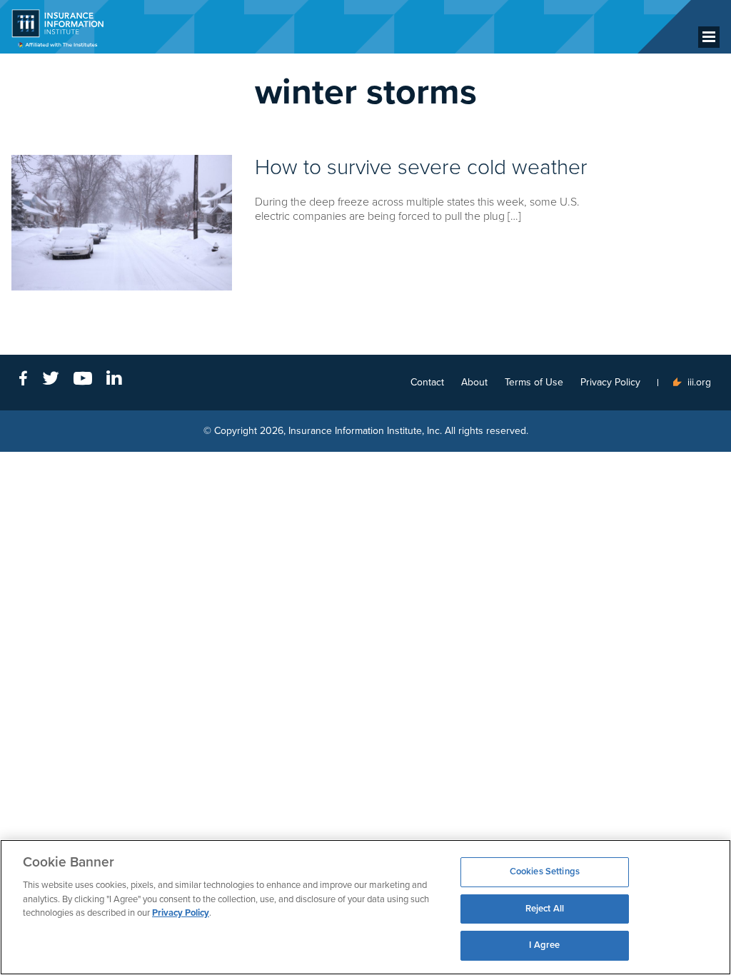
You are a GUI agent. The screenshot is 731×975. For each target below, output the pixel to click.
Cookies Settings (545, 871)
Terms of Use (534, 382)
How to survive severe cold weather (421, 167)
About (474, 382)
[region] (365, 907)
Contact (427, 382)
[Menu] (709, 37)
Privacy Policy (610, 382)
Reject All (544, 908)
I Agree (544, 945)
